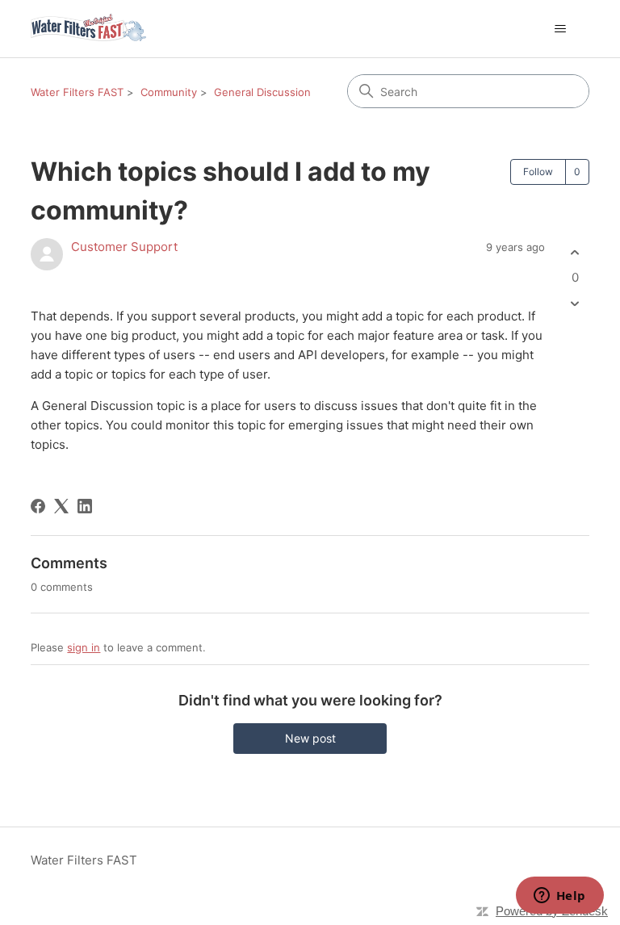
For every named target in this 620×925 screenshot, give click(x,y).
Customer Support (124, 246)
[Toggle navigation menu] (560, 29)
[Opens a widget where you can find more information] (559, 897)
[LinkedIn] (85, 506)
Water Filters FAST (77, 92)
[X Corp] (61, 506)
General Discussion (262, 92)
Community (168, 92)
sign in (83, 647)
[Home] (88, 29)
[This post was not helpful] (575, 304)
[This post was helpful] (575, 252)
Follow (538, 171)
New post (310, 738)
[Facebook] (38, 506)
